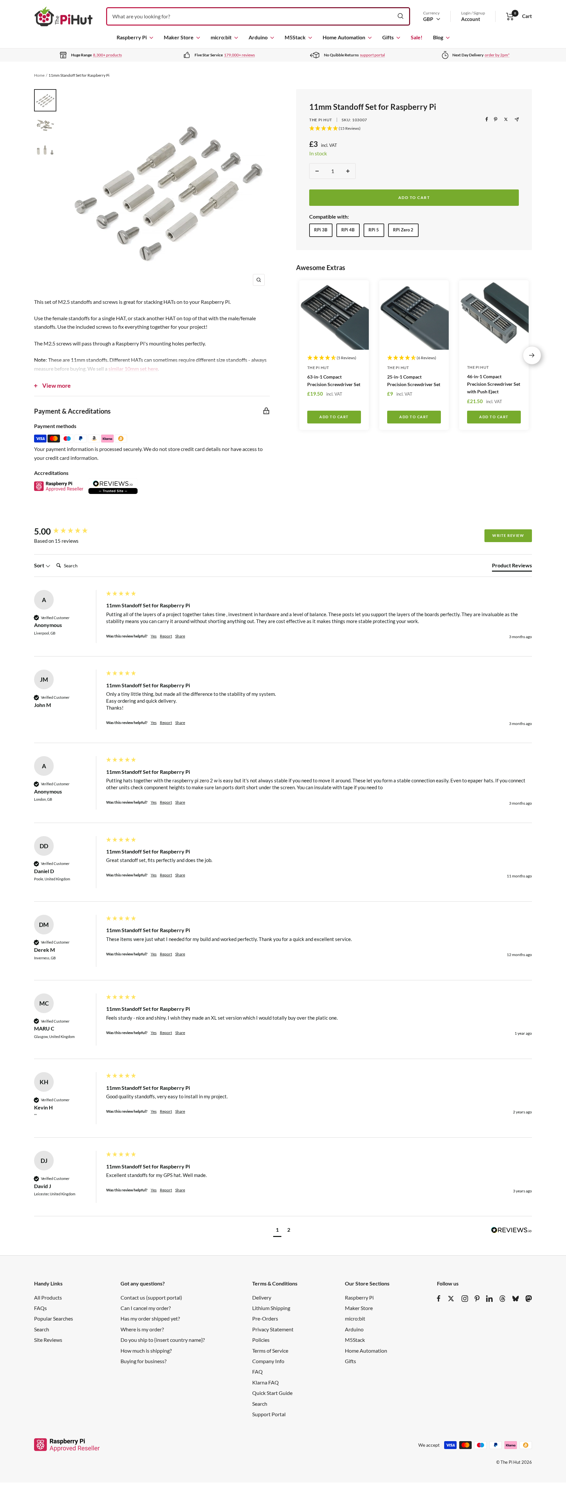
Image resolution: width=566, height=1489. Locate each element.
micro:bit (221, 37)
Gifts (388, 37)
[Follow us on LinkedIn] (489, 1298)
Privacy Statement (272, 1329)
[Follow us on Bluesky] (515, 1298)
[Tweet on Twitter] (506, 119)
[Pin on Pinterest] (495, 119)
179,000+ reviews (239, 54)
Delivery (261, 1297)
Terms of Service (270, 1350)
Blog (438, 37)
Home (39, 75)
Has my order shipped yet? (150, 1318)
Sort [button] (39, 565)
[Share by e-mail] (517, 119)
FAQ (257, 1371)
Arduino (258, 37)
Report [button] (166, 636)
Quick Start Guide (272, 1393)
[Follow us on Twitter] (451, 1299)
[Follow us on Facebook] (439, 1298)
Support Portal (269, 1414)
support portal (372, 54)
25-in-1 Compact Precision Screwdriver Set (413, 380)
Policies (261, 1340)
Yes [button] (154, 636)
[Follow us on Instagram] (465, 1298)
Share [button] (180, 636)
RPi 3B (320, 229)
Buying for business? (143, 1361)
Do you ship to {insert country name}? (163, 1340)
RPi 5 (373, 229)
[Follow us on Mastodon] (528, 1298)
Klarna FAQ (265, 1382)
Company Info (268, 1361)
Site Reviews (48, 1340)
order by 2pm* (497, 54)
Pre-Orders (265, 1318)
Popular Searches (53, 1318)
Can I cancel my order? (146, 1308)
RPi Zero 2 (403, 229)
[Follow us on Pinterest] (477, 1298)
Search (41, 1329)
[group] (68, 531)
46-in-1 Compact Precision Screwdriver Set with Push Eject (493, 384)
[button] (277, 1231)
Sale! (417, 37)
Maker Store (179, 37)
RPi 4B (347, 229)
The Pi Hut (320, 119)
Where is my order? (142, 1329)
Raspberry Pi (132, 37)
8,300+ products (107, 54)
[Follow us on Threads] (502, 1298)
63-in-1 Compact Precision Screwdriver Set (333, 380)
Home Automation (344, 37)
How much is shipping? (146, 1350)
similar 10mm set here (133, 368)
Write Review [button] (508, 535)
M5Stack (295, 37)
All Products (48, 1297)
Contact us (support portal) (151, 1297)
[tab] (512, 567)
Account (470, 19)
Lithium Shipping (271, 1308)
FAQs (40, 1308)
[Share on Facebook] (486, 119)
